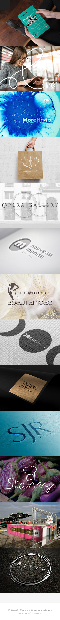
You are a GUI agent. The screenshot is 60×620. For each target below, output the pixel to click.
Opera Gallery (30, 203)
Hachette (30, 21)
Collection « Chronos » (30, 340)
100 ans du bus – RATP (30, 523)
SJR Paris (30, 430)
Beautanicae (30, 295)
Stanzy (30, 477)
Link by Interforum (30, 66)
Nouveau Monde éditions (30, 249)
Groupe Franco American (30, 386)
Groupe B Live (30, 568)
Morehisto (30, 112)
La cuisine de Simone (30, 156)
